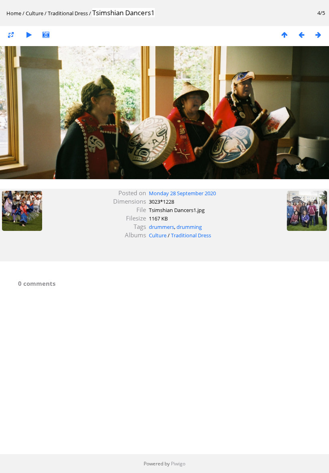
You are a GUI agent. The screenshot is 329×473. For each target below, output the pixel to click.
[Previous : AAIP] (301, 34)
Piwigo (178, 463)
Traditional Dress (68, 13)
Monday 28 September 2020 (182, 193)
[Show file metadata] (45, 34)
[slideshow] (28, 34)
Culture (34, 13)
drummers (161, 226)
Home (13, 13)
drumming (189, 226)
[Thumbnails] (284, 34)
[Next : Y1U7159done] (318, 34)
